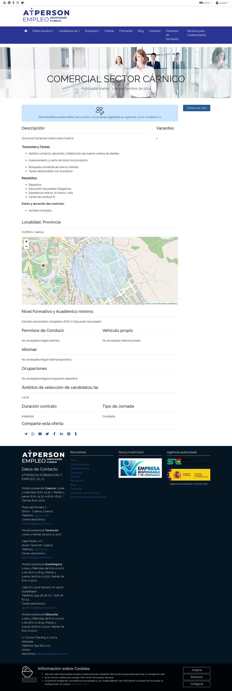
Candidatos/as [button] (68, 31)
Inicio (73, 460)
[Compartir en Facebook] (54, 434)
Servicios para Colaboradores (196, 33)
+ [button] (26, 241)
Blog (141, 31)
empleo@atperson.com (36, 523)
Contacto (155, 31)
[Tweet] (47, 434)
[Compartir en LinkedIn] (61, 434)
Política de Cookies (80, 684)
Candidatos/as (79, 468)
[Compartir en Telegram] (25, 434)
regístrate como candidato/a (142, 117)
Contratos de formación (172, 35)
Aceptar (197, 670)
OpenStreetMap (160, 303)
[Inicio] (45, 14)
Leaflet (147, 303)
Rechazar (197, 677)
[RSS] (4, 3)
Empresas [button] (91, 31)
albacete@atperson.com (52, 653)
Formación (126, 31)
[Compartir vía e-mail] (40, 434)
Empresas (76, 472)
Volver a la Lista (197, 108)
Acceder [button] (222, 3)
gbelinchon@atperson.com (39, 607)
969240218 (41, 515)
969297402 (41, 549)
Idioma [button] (206, 3)
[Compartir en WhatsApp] (32, 434)
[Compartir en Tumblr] (76, 434)
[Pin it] (68, 434)
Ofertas (109, 31)
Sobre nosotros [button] (42, 31)
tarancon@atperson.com (37, 557)
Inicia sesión (82, 117)
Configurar (196, 684)
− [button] (26, 246)
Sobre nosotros (80, 464)
